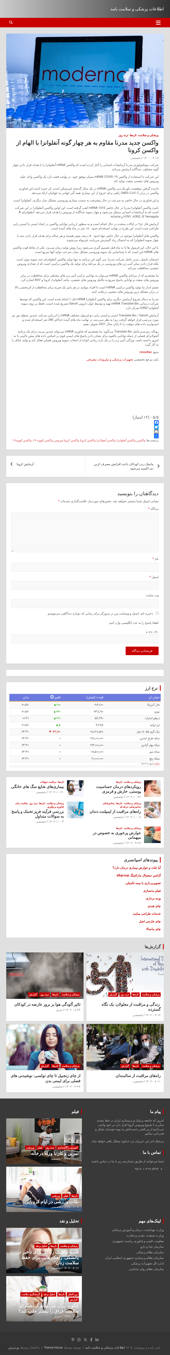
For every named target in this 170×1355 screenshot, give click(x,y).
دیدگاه (153, 509)
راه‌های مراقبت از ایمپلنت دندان (115, 811)
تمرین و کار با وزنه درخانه (55, 1153)
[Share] (85, 436)
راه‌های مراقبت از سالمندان (138, 1075)
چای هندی (154, 906)
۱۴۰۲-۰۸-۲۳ (72, 1009)
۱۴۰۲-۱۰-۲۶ (133, 796)
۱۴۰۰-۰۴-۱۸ (151, 158)
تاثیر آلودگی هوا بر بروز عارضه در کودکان (47, 1004)
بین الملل (73, 1294)
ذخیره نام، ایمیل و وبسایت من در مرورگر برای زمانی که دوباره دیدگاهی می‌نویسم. (100, 613)
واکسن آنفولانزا (106, 440)
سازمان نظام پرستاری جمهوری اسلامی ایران (134, 1258)
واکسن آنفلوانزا (126, 440)
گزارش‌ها (153, 946)
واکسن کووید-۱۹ (43, 440)
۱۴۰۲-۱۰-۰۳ (56, 821)
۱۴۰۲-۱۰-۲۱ (56, 792)
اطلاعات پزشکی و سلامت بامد (137, 8)
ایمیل (154, 577)
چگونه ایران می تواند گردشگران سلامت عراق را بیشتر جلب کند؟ (48, 1308)
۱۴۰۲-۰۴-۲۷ (72, 1086)
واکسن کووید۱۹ (22, 440)
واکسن (141, 440)
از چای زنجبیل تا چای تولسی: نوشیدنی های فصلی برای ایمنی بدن (45, 1078)
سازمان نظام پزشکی (150, 1252)
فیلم (75, 1111)
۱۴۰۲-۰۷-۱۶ (71, 1268)
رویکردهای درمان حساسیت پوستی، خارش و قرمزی (118, 789)
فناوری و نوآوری (55, 806)
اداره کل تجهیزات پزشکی (147, 1263)
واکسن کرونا (88, 440)
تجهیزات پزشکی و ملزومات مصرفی (109, 359)
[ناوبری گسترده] (158, 22)
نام (156, 559)
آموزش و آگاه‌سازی (68, 1147)
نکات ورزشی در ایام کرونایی (52, 1201)
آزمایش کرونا (25, 464)
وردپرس (13, 1347)
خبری (59, 1009)
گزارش (113, 994)
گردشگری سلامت (31, 1294)
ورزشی (30, 1147)
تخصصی (136, 158)
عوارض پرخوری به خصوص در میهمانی (117, 835)
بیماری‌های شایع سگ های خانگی (37, 786)
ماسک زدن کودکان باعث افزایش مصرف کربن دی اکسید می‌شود (123, 466)
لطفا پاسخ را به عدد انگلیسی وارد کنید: (133, 623)
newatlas (146, 352)
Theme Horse (53, 1347)
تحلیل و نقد (69, 1220)
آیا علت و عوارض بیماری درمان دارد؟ (137, 868)
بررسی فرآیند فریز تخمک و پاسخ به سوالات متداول (37, 814)
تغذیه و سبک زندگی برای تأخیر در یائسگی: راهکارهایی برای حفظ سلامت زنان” (48, 1257)
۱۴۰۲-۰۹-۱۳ (153, 1015)
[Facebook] (85, 422)
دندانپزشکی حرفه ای (130, 806)
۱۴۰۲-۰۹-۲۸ (133, 842)
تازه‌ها (133, 135)
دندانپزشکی (109, 803)
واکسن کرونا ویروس (66, 440)
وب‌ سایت (152, 595)
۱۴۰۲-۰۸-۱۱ (153, 1081)
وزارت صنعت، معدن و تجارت (145, 1235)
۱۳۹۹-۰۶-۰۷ (71, 1316)
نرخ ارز (157, 764)
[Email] (85, 431)
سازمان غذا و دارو (152, 1247)
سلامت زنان (21, 803)
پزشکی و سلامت (148, 135)
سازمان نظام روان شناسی (146, 1269)
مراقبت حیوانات (48, 781)
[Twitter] (85, 427)
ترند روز (123, 135)
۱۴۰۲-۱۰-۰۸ (133, 817)
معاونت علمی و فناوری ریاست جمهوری (138, 1241)
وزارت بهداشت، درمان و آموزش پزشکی (138, 1230)
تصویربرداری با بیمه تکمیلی (143, 883)
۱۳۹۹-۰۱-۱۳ (71, 1158)
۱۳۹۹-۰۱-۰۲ (71, 1207)
